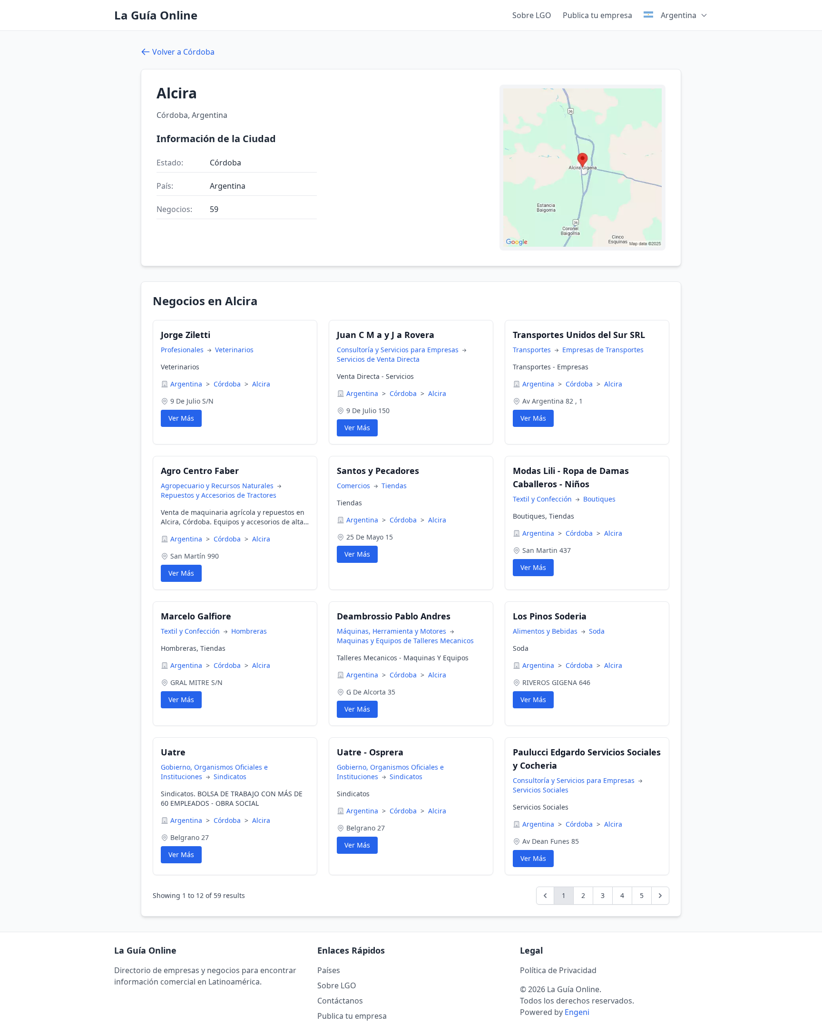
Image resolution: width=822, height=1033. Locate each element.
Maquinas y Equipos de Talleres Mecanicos (405, 640)
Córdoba (228, 383)
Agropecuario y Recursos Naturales (218, 485)
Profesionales (183, 349)
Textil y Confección (543, 498)
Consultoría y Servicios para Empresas (398, 349)
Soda (597, 631)
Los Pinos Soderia (550, 616)
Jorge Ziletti (185, 334)
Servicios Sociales (540, 789)
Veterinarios (234, 349)
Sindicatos (230, 776)
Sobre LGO (531, 15)
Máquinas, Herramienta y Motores (392, 631)
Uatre (173, 752)
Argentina (187, 383)
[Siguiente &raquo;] (660, 896)
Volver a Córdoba (183, 52)
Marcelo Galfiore (196, 616)
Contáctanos (340, 1000)
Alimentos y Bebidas (546, 631)
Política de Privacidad (558, 970)
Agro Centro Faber (200, 470)
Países (328, 970)
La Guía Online (155, 15)
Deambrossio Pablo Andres (393, 616)
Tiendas (394, 485)
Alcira (261, 383)
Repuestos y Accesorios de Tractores (218, 495)
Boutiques (599, 498)
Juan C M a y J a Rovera (385, 334)
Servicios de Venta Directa (378, 359)
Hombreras (249, 631)
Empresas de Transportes (603, 349)
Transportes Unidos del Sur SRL (579, 334)
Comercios (354, 485)
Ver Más (181, 418)
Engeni (577, 1012)
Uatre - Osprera (370, 752)
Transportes (533, 349)
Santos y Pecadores (378, 470)
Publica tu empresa (597, 15)
